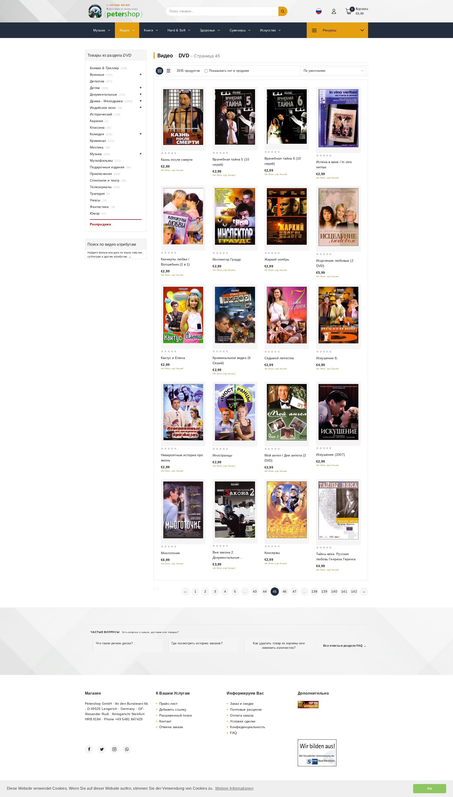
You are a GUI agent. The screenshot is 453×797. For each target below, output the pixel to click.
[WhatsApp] (127, 749)
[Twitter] (101, 749)
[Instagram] (114, 749)
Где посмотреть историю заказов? (197, 643)
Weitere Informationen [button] (234, 788)
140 (334, 591)
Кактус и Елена (173, 358)
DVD (184, 55)
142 (354, 591)
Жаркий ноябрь (276, 259)
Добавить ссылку (172, 709)
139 (324, 591)
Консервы (272, 553)
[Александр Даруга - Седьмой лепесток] (287, 315)
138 (314, 591)
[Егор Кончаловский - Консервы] (287, 509)
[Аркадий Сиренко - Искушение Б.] (338, 315)
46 (285, 591)
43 (255, 591)
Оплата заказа (241, 715)
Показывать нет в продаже (229, 70)
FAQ (233, 733)
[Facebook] (89, 749)
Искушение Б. (327, 358)
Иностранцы (222, 455)
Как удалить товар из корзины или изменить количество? (279, 645)
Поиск (282, 11)
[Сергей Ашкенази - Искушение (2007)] (338, 412)
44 (265, 591)
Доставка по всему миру (123, 9)
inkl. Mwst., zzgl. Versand (172, 170)
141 (344, 591)
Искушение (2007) (330, 454)
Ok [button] (429, 788)
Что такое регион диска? (114, 643)
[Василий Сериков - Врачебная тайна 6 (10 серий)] (287, 116)
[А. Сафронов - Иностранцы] (235, 412)
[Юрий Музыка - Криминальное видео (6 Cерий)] (235, 315)
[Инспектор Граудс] (235, 216)
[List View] (168, 71)
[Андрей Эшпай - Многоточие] (183, 509)
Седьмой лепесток (279, 358)
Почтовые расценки (246, 709)
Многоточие (170, 553)
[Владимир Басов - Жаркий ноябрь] (287, 216)
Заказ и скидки (241, 703)
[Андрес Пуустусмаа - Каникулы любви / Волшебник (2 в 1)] (183, 216)
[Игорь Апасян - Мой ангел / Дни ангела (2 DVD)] (287, 412)
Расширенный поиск (175, 715)
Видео (165, 55)
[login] (334, 11)
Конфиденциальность (247, 727)
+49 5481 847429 (119, 5)
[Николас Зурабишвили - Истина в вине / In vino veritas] (338, 118)
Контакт (165, 721)
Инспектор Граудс (227, 259)
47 (295, 591)
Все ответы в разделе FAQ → (344, 645)
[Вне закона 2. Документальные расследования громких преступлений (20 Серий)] (235, 509)
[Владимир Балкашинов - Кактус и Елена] (183, 315)
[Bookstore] (115, 11)
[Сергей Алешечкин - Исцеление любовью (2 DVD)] (338, 217)
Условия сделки (242, 721)
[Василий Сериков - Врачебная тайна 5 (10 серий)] (235, 117)
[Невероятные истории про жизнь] (183, 412)
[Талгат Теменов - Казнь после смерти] (183, 117)
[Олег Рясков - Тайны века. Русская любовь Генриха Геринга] (338, 510)
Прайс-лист (168, 703)
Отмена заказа (171, 727)
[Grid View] (159, 71)
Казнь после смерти (177, 159)
